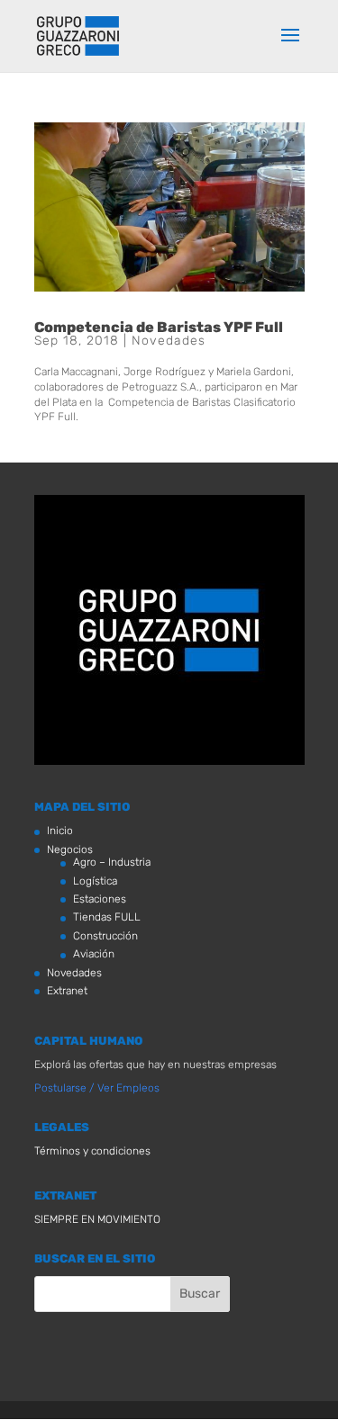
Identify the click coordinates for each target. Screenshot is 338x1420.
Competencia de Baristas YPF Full (158, 327)
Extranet (67, 990)
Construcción (105, 936)
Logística (95, 881)
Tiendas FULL (107, 917)
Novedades (169, 340)
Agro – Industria (112, 862)
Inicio (60, 830)
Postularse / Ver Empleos (97, 1088)
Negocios (70, 849)
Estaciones (99, 899)
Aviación (93, 954)
